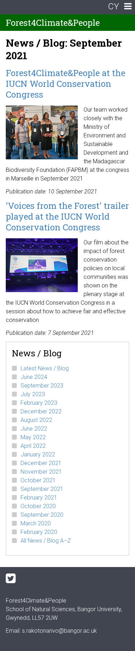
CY (113, 6)
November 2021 (41, 471)
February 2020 (39, 532)
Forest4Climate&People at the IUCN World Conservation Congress (65, 83)
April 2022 (33, 445)
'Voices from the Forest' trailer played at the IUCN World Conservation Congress (67, 216)
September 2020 (42, 514)
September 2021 (42, 489)
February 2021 (39, 497)
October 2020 (38, 506)
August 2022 (36, 420)
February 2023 (39, 402)
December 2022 (41, 411)
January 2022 (38, 454)
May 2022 (33, 437)
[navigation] (128, 7)
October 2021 (38, 480)
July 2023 (33, 394)
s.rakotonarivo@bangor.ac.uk (59, 630)
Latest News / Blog (45, 368)
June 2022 (34, 428)
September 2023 (42, 385)
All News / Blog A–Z (46, 540)
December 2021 (41, 463)
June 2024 (34, 377)
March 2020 (36, 523)
